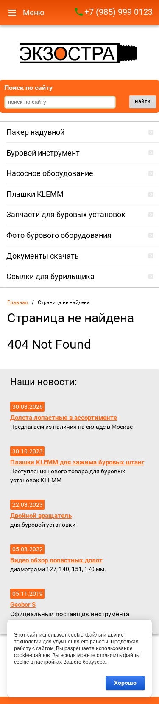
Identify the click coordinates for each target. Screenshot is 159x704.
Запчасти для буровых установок (66, 214)
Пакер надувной (35, 132)
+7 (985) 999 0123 (118, 12)
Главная (17, 302)
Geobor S (23, 605)
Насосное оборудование (49, 173)
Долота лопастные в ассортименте (63, 418)
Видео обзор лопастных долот (56, 560)
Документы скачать (42, 255)
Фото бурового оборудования (59, 235)
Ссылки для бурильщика (50, 276)
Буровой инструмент (43, 152)
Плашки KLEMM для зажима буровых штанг (77, 462)
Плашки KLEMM (35, 194)
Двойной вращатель (41, 516)
